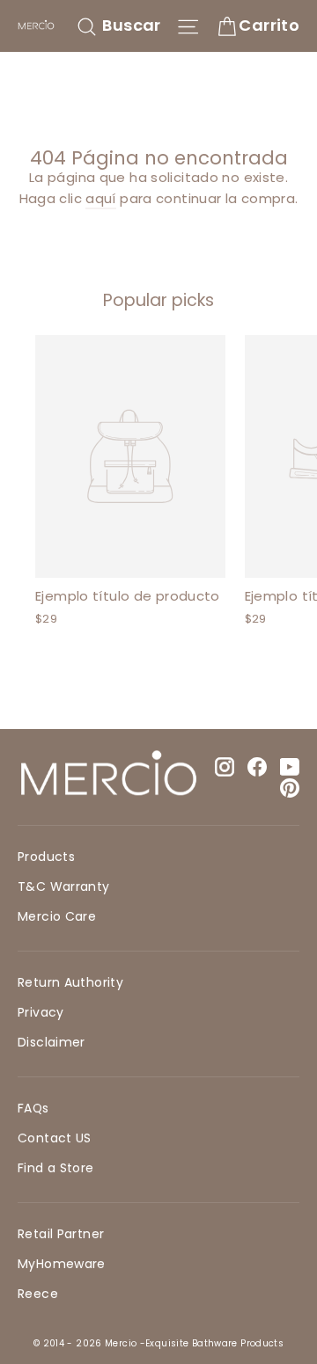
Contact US (55, 1138)
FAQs (33, 1108)
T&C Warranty (64, 886)
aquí (100, 198)
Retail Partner (61, 1234)
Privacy (41, 1012)
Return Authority (70, 982)
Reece (38, 1293)
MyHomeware (62, 1264)
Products (46, 856)
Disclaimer (51, 1042)
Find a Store (56, 1168)
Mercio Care (57, 916)
